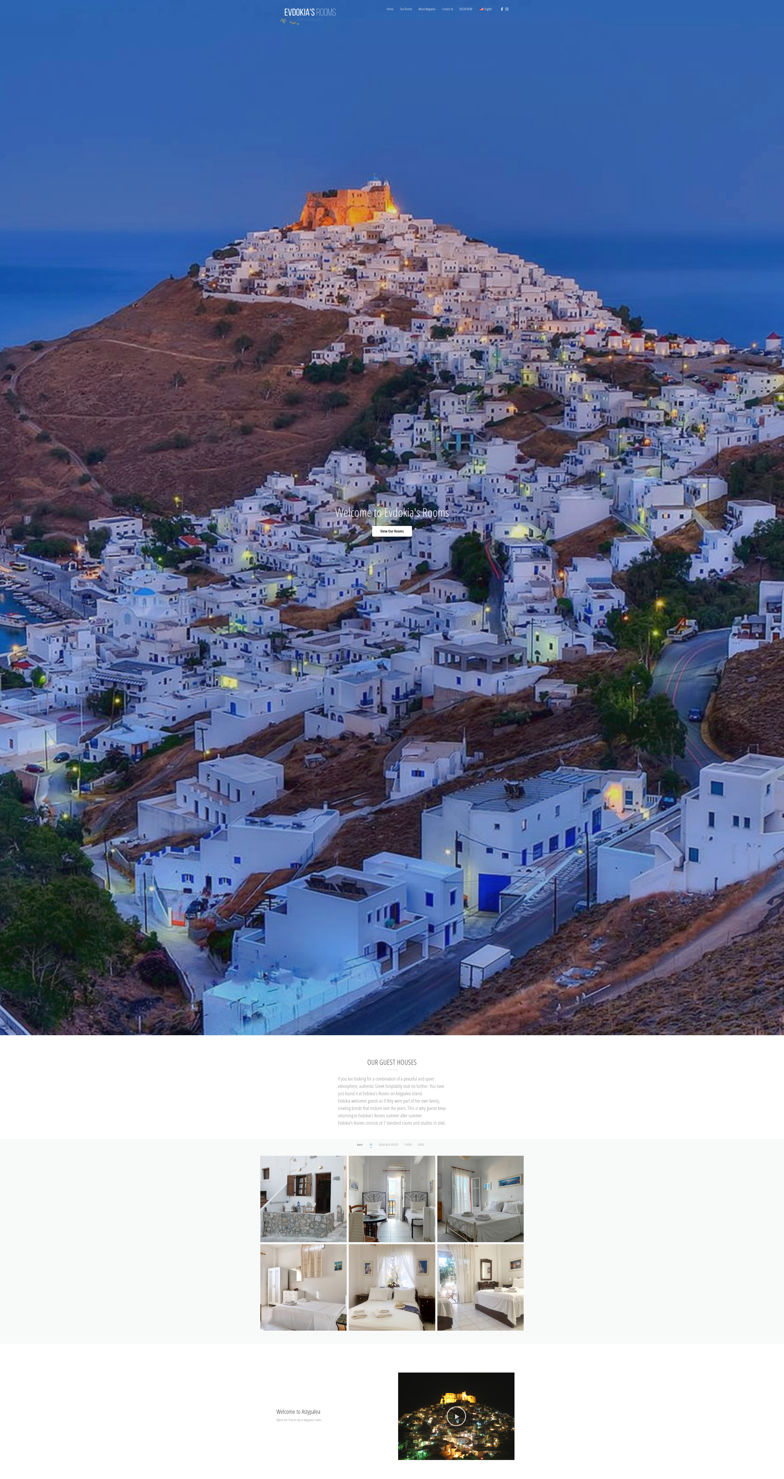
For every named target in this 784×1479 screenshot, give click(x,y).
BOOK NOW (466, 9)
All (371, 1144)
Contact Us (447, 9)
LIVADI (421, 1144)
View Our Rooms (392, 531)
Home (390, 9)
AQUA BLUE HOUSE (388, 1144)
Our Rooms (406, 9)
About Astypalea (427, 9)
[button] (456, 1416)
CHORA (408, 1144)
